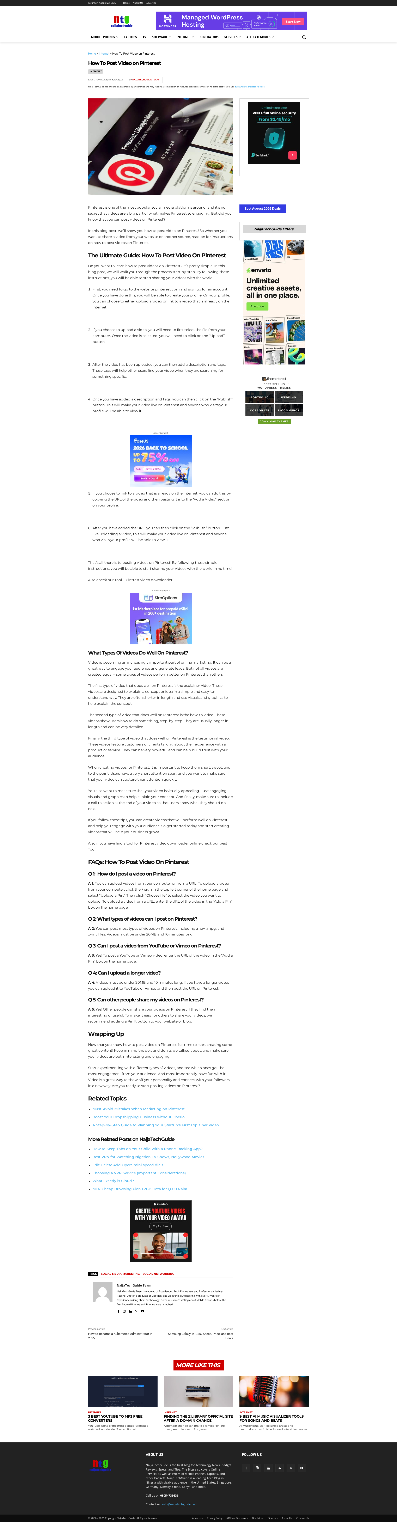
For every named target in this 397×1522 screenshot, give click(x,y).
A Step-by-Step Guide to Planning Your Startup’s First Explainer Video (155, 1125)
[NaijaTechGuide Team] (102, 1297)
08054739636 (169, 1495)
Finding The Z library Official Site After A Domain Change (198, 1418)
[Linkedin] (295, 80)
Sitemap (273, 1518)
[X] (266, 80)
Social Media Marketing (120, 1273)
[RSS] (279, 1468)
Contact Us (302, 1518)
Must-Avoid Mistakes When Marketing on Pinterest (138, 1109)
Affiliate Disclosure (237, 1518)
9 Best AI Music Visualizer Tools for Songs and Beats (271, 1418)
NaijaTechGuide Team (145, 79)
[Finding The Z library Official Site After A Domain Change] (198, 1391)
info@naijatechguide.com (179, 1504)
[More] (304, 80)
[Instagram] (124, 1310)
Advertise (197, 1518)
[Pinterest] (276, 80)
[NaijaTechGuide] (121, 21)
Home (92, 53)
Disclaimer (258, 1518)
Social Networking (158, 1273)
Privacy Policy (214, 1518)
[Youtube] (142, 1310)
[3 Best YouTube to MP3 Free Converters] (123, 1391)
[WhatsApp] (285, 80)
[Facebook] (257, 80)
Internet (104, 53)
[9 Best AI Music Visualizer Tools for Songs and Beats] (274, 1391)
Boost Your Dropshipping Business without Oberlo (138, 1117)
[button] (304, 37)
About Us (287, 1518)
